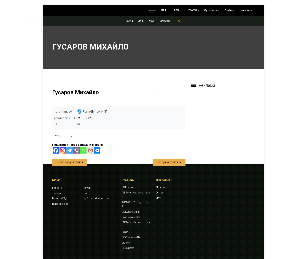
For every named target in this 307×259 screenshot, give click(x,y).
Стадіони (245, 10)
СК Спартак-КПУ (131, 237)
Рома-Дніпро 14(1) (95, 111)
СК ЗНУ (126, 242)
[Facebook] (56, 150)
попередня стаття (71, 162)
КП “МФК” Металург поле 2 (136, 194)
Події (86, 193)
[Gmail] (90, 150)
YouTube (229, 10)
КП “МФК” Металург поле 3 (136, 204)
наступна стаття (168, 162)
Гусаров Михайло (75, 92)
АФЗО (177, 10)
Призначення (60, 203)
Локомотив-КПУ (131, 217)
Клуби (87, 187)
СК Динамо (128, 248)
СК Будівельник (130, 211)
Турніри (56, 193)
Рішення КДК (59, 198)
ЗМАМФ (193, 10)
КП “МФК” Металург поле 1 (136, 224)
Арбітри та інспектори (96, 198)
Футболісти (211, 10)
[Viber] (76, 150)
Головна (151, 10)
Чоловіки (161, 187)
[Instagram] (63, 150)
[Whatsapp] (83, 150)
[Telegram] (69, 150)
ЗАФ (164, 10)
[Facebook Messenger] (97, 150)
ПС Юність (128, 187)
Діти (158, 198)
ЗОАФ (129, 21)
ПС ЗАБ (126, 232)
